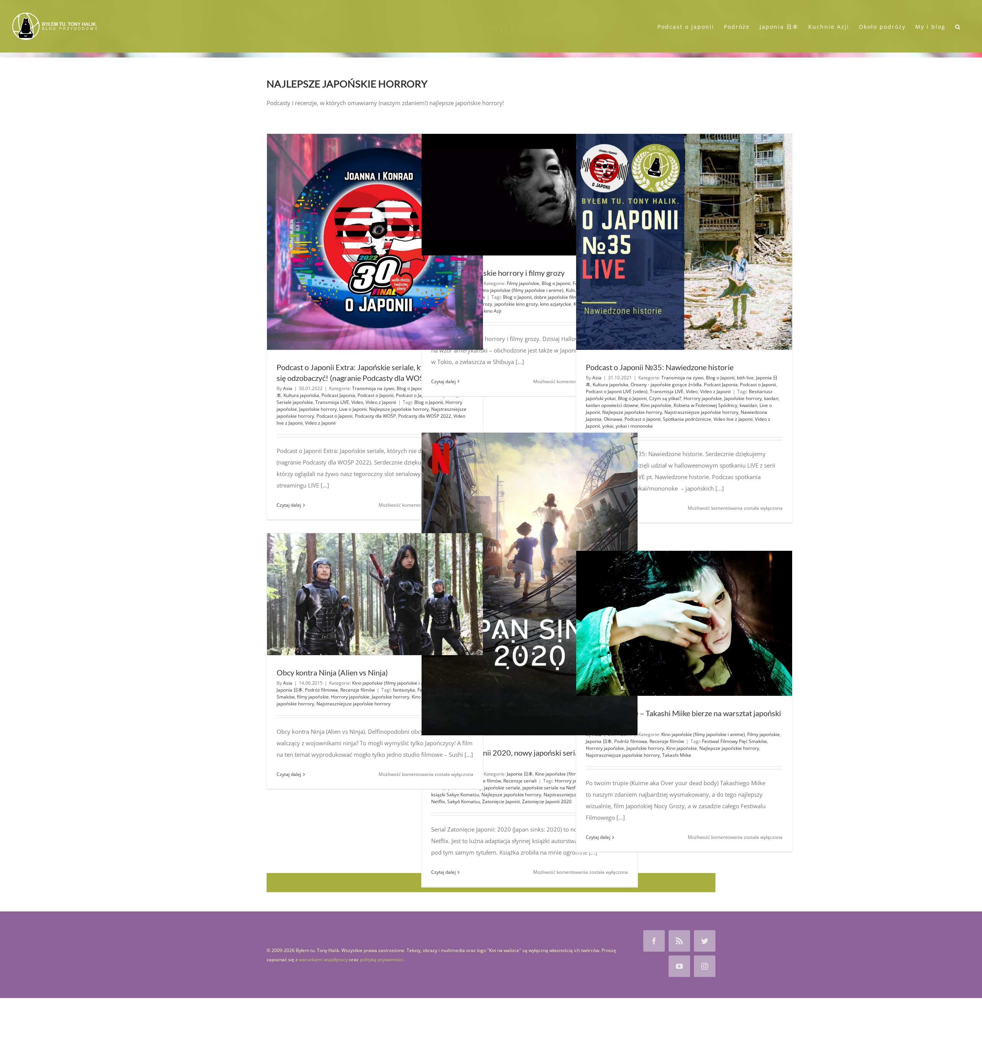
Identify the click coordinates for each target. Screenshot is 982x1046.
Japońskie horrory (318, 409)
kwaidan (748, 405)
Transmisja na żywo (373, 388)
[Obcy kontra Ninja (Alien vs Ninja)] (375, 594)
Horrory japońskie (703, 398)
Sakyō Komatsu (463, 801)
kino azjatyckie (555, 304)
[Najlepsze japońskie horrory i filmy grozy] (530, 194)
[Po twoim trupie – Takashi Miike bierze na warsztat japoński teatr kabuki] (684, 623)
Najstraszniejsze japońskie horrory (701, 412)
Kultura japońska (301, 395)
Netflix (438, 801)
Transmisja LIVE (332, 402)
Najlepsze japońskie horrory (399, 409)
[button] (958, 26)
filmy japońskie (313, 696)
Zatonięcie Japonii (501, 801)
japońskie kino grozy (516, 304)
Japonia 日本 (520, 774)
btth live (745, 377)
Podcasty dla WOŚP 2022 (424, 416)
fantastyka (404, 690)
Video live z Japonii (733, 419)
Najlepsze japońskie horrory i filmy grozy (498, 272)
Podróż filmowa (321, 690)
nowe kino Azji (486, 311)
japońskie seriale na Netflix (551, 787)
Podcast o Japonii (376, 395)
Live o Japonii (353, 409)
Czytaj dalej (289, 505)
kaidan (771, 398)
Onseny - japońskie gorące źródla (666, 384)
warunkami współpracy (323, 959)
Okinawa (613, 419)
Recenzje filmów (357, 690)
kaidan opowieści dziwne (612, 405)
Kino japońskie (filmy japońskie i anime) (521, 290)
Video (357, 402)
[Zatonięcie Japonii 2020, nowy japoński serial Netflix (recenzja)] (530, 584)
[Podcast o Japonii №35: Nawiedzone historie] (684, 242)
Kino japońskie (656, 405)
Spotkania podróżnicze (687, 419)
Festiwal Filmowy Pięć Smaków (734, 741)
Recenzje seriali (520, 780)
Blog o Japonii (411, 388)
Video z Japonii (381, 402)
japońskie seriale (502, 787)
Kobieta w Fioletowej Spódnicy (705, 405)
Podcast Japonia (338, 395)
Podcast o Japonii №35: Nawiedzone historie (659, 367)
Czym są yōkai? (665, 398)
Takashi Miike (676, 755)
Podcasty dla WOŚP (375, 416)
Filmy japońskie (523, 283)
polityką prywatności (381, 959)
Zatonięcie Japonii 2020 (547, 801)
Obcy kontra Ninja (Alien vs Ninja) (332, 672)
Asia (287, 388)
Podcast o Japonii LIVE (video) (617, 391)
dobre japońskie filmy (557, 297)
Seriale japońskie (295, 402)
